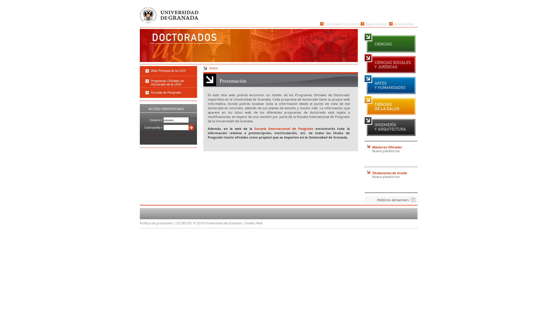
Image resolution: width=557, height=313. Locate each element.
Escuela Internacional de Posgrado (283, 128)
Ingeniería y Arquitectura (390, 126)
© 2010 (198, 223)
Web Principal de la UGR (168, 70)
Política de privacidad (156, 223)
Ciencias (390, 42)
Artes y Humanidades (390, 84)
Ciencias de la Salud (390, 105)
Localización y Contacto (343, 24)
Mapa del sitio (376, 24)
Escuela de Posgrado (166, 92)
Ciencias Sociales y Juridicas (390, 63)
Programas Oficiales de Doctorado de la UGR (167, 82)
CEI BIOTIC (184, 223)
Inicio (213, 68)
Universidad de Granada (169, 13)
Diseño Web (254, 223)
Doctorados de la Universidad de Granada (177, 45)
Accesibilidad (404, 24)
